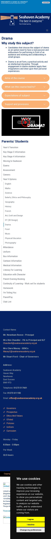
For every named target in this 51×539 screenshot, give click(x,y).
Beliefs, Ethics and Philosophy (18, 197)
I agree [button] (31, 519)
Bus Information (10, 256)
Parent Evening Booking (14, 279)
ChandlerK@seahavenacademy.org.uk (20, 343)
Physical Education (13, 238)
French (8, 211)
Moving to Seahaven (12, 161)
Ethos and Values (15, 416)
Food (7, 229)
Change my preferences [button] (30, 530)
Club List (7, 301)
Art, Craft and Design (14, 215)
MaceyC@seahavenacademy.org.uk (19, 351)
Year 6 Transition (10, 147)
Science (8, 193)
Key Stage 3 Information (14, 152)
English (8, 184)
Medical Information (12, 265)
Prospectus (12, 412)
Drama (8, 224)
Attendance (8, 247)
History (8, 206)
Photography (10, 243)
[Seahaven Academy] (25, 20)
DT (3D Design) (11, 220)
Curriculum (11, 431)
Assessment (9, 170)
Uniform (6, 252)
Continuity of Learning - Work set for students (24, 283)
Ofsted (10, 419)
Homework (8, 288)
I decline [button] (30, 524)
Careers (6, 174)
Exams (6, 165)
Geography (9, 202)
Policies (10, 423)
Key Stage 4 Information (14, 156)
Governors (11, 408)
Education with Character (14, 274)
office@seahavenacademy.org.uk (25, 398)
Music (7, 234)
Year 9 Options (9, 179)
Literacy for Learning (12, 270)
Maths (7, 188)
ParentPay (8, 297)
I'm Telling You (9, 292)
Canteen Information (12, 261)
